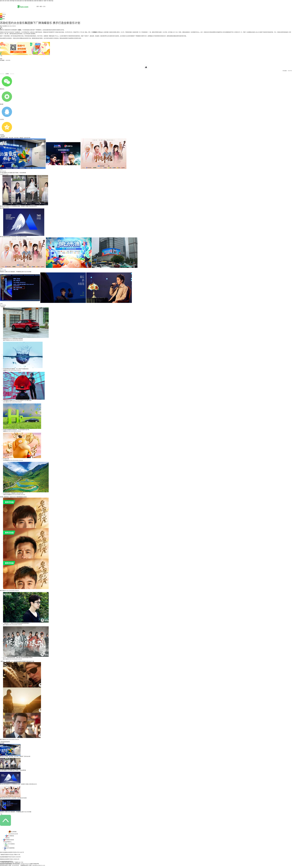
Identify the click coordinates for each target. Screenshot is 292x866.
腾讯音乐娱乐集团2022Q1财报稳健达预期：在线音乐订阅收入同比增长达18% (18, 206)
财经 (37, 0)
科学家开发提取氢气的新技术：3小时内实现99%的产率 (16, 429)
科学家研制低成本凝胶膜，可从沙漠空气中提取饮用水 (16, 368)
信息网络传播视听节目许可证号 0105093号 (10, 856)
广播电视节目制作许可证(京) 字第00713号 (10, 854)
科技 (52, 0)
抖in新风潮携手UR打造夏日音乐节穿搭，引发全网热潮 (13, 172)
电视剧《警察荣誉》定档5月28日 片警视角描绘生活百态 (13, 496)
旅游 (20, 0)
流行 (6, 0)
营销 (28, 0)
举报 (1, 58)
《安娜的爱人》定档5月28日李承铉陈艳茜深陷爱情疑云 (16, 623)
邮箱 (30, 0)
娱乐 (8, 0)
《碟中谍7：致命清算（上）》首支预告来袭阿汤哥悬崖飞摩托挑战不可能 (17, 661)
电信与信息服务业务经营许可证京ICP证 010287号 (12, 852)
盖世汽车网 (5, 340)
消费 (45, 0)
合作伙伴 (11, 862)
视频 (35, 0)
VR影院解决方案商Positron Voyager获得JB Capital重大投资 (17, 400)
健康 (40, 0)
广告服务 (16, 862)
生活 (23, 0)
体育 (11, 0)
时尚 (16, 0)
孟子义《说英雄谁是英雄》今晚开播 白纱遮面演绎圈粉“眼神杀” (18, 657)
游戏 (18, 0)
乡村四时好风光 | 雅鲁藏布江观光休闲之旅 (13, 493)
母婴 (25, 0)
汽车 (47, 0)
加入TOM (21, 862)
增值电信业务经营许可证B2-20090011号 (9, 859)
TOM (1, 174)
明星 (13, 0)
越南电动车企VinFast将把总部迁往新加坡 (13, 338)
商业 (33, 0)
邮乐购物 (7, 862)
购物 (50, 0)
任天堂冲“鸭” (6, 458)
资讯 (3, 0)
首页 (1, 0)
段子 (42, 0)
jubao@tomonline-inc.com (38, 865)
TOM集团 (2, 862)
